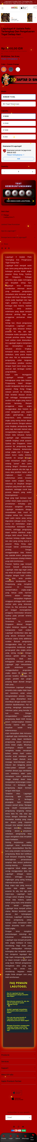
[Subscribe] (29, 1117)
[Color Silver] (18, 69)
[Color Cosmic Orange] (3, 69)
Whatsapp (25, 1138)
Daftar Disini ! (28, 3)
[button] (2, 8)
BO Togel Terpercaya (11, 104)
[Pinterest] (9, 248)
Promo (4, 1138)
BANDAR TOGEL (9, 97)
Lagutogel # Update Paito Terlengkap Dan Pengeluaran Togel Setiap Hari (18, 2)
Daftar (18, 1138)
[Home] (14, 7)
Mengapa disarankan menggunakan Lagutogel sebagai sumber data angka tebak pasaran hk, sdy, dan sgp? (18, 1028)
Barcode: (14, 37)
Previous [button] (2, 2)
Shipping (11, 51)
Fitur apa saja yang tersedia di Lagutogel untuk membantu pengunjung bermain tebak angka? (18, 1019)
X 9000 (6, 116)
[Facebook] (2, 248)
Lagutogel (9, 598)
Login (11, 1138)
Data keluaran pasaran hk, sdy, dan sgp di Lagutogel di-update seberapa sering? (18, 1002)
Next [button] (35, 2)
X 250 (5, 137)
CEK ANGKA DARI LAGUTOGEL (18, 201)
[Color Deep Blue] (11, 69)
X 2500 (6, 123)
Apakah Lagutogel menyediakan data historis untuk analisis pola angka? (17, 1011)
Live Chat (32, 1138)
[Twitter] (6, 248)
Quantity (4, 166)
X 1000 (5, 130)
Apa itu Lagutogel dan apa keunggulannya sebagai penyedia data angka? (17, 994)
